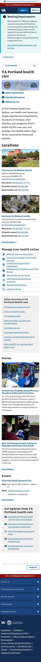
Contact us (5, 582)
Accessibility (6, 630)
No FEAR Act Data (24, 646)
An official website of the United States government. (21, 1)
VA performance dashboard (20, 649)
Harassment (5, 636)
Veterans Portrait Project (11, 653)
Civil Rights (17, 630)
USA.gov (4, 649)
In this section (11, 65)
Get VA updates (6, 604)
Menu (34, 10)
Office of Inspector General (23, 636)
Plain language (6, 640)
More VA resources (7, 597)
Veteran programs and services (12, 589)
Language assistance (8, 611)
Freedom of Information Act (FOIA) (14, 633)
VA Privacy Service (8, 646)
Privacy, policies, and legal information (16, 643)
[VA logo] (3, 10)
